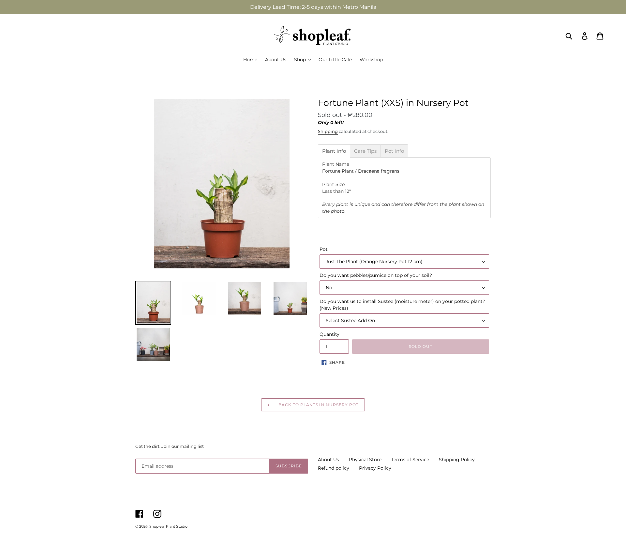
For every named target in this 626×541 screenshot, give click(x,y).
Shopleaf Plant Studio (168, 526)
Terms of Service (410, 460)
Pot (324, 249)
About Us (328, 460)
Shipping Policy (457, 460)
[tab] (334, 151)
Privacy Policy (375, 468)
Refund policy (333, 468)
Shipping (328, 131)
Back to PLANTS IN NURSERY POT (318, 404)
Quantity (329, 334)
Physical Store (365, 460)
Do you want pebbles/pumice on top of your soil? (376, 275)
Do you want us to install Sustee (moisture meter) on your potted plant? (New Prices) (402, 304)
